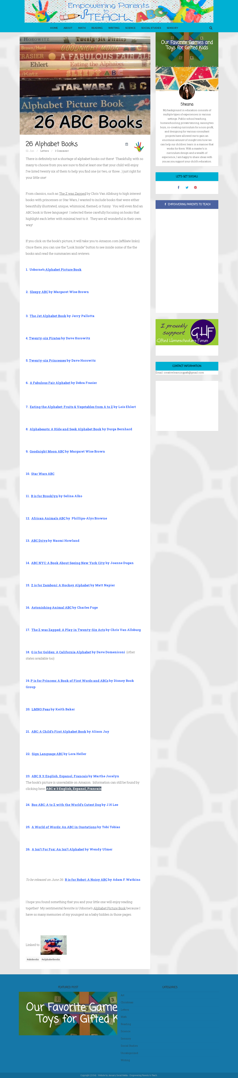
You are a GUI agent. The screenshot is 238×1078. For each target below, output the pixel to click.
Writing (114, 27)
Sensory (172, 27)
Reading (97, 27)
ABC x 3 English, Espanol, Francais (73, 789)
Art (122, 995)
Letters (44, 150)
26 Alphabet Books (52, 144)
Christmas (127, 1002)
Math (82, 27)
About (68, 27)
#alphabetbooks (51, 959)
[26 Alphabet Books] (85, 85)
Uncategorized (129, 1053)
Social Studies (151, 27)
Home (54, 27)
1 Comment (62, 150)
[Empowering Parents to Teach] (119, 12)
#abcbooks (33, 959)
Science (130, 27)
